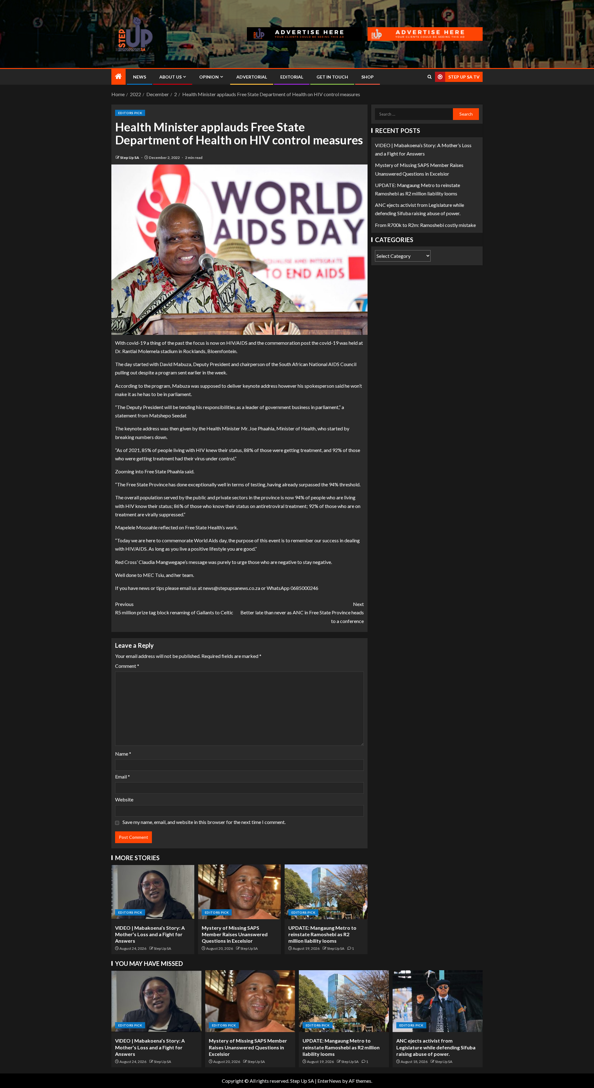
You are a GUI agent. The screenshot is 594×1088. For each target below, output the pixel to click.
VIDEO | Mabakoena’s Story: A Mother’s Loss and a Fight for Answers (150, 934)
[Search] (429, 77)
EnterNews (329, 1081)
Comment (127, 666)
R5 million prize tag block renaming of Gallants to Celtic (174, 608)
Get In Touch (332, 76)
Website (124, 799)
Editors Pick (130, 113)
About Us (170, 76)
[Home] (118, 76)
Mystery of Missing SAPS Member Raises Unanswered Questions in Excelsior (235, 934)
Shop (367, 76)
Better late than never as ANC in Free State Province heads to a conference (302, 612)
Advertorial (251, 76)
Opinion (209, 76)
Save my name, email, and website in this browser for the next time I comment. (204, 822)
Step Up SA (130, 157)
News (139, 76)
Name (123, 754)
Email (122, 776)
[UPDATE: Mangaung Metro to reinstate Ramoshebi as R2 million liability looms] (326, 891)
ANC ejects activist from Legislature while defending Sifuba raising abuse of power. (436, 1047)
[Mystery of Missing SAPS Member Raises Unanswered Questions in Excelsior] (239, 891)
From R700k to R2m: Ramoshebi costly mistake (425, 225)
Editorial (291, 76)
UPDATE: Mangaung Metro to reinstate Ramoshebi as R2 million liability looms (322, 934)
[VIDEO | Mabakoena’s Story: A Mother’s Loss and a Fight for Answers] (152, 891)
